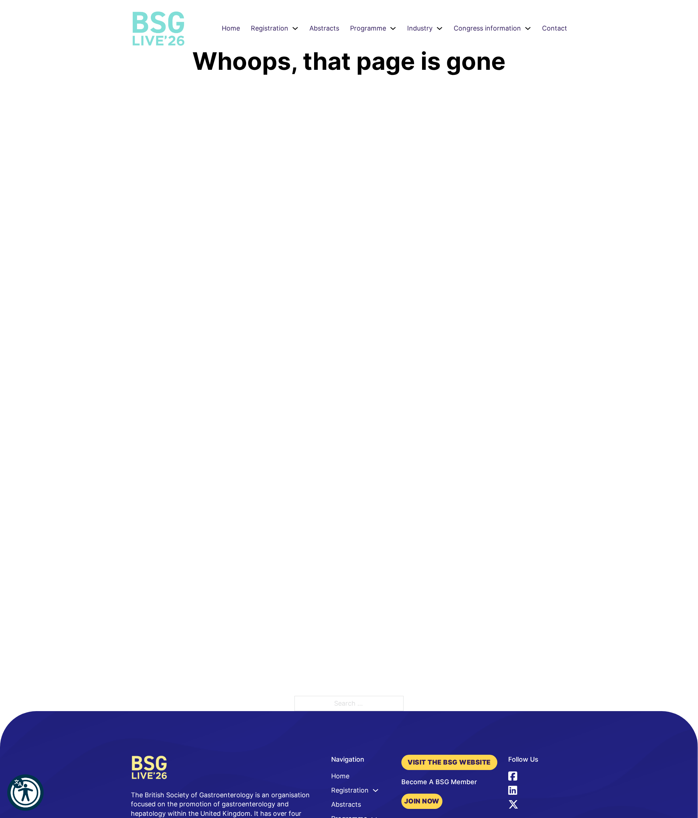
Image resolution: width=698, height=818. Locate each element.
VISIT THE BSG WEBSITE (449, 762)
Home (231, 28)
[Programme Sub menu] (393, 28)
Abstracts (324, 28)
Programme (368, 28)
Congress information (487, 28)
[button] (25, 792)
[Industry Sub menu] (439, 28)
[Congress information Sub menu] (528, 28)
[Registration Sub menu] (295, 28)
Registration (269, 28)
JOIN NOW (422, 801)
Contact (554, 28)
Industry (420, 28)
